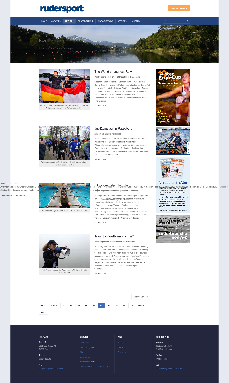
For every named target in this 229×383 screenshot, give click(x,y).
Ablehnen (20, 195)
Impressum (124, 199)
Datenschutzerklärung (109, 199)
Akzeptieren (7, 195)
